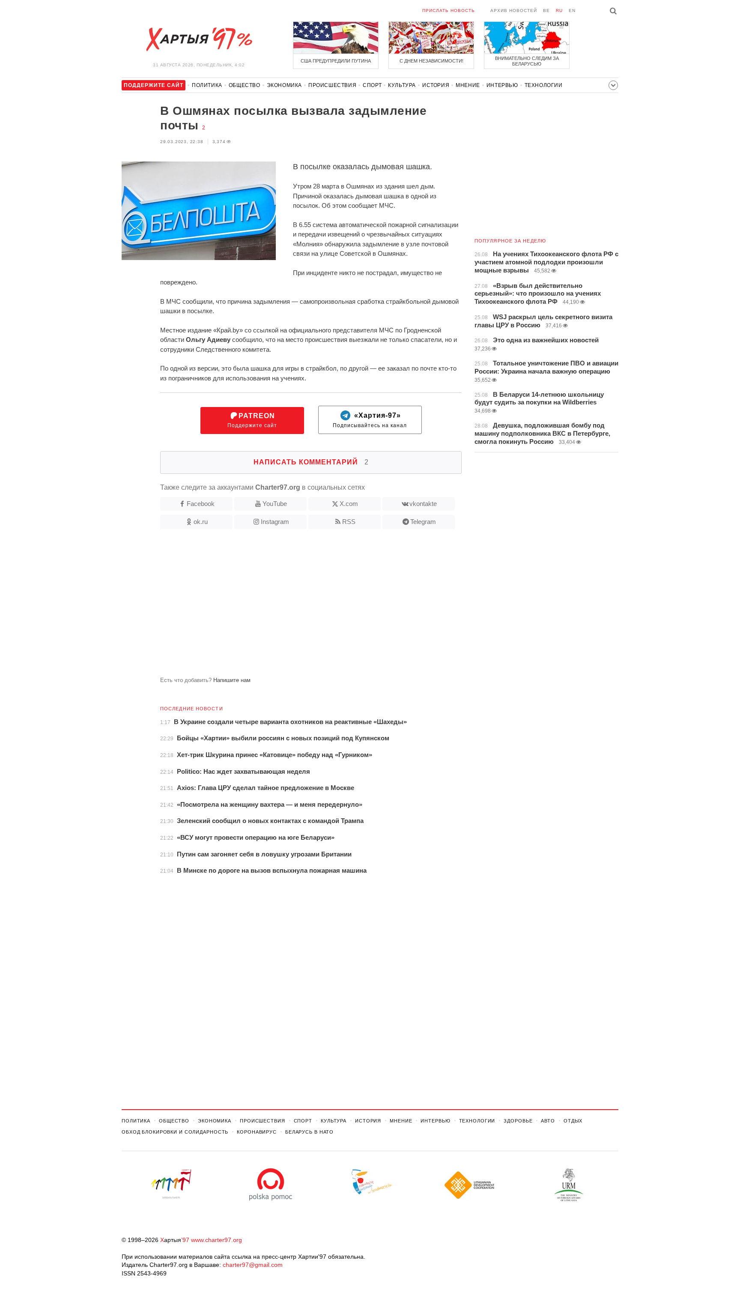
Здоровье (518, 1120)
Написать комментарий (311, 462)
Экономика (284, 85)
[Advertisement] (292, 606)
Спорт (372, 85)
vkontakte (423, 503)
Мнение (468, 85)
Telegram (423, 521)
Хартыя (198, 39)
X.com (349, 503)
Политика (207, 85)
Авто (548, 1120)
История (435, 85)
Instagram (275, 521)
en (572, 10)
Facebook (201, 503)
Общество (244, 85)
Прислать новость (448, 10)
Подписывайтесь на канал (370, 420)
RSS (348, 521)
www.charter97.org (216, 1239)
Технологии (544, 85)
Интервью (502, 85)
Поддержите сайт (252, 420)
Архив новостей (513, 10)
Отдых (573, 1120)
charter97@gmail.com (253, 1264)
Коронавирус (257, 1131)
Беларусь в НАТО (309, 1131)
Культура (402, 85)
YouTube (275, 503)
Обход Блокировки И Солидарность (175, 1131)
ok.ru (201, 521)
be (546, 10)
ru (559, 10)
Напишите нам (232, 680)
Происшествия (332, 85)
